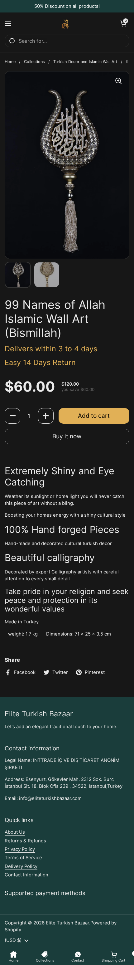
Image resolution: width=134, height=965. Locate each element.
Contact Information (26, 875)
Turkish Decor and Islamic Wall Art (85, 61)
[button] (123, 23)
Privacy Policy (20, 849)
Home (10, 61)
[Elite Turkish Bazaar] (65, 23)
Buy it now (67, 436)
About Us (15, 832)
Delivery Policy (21, 866)
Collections (34, 61)
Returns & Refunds (25, 841)
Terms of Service (23, 857)
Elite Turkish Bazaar (67, 923)
